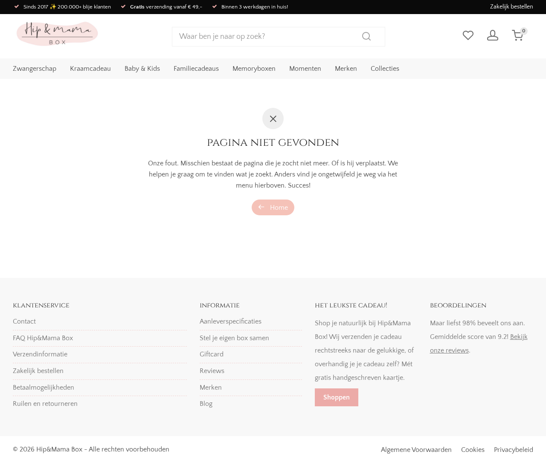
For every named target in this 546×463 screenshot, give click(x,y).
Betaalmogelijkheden (43, 387)
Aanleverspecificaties (230, 321)
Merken (346, 68)
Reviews (212, 371)
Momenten (305, 68)
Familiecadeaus (196, 68)
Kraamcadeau (90, 68)
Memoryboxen (254, 68)
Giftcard (212, 354)
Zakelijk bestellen (511, 7)
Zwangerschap (34, 68)
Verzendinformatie (40, 354)
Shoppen (336, 397)
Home (278, 207)
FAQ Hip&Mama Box (43, 338)
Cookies (473, 450)
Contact (24, 321)
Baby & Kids (142, 68)
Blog (206, 404)
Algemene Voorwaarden (416, 450)
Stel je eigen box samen (234, 338)
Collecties (385, 68)
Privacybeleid (513, 450)
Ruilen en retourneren (45, 404)
